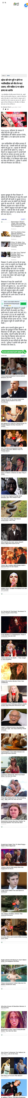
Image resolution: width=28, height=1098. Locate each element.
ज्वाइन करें (23, 303)
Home (3, 75)
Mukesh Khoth (7, 107)
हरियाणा (8, 75)
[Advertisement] (14, 24)
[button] (3, 2)
